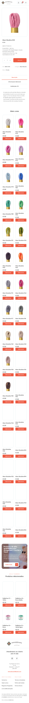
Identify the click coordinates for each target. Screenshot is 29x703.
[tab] (14, 77)
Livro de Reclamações (7, 688)
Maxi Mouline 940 (19, 396)
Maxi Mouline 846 (20, 530)
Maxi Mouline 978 (8, 187)
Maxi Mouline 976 (19, 159)
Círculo (7, 70)
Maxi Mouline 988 (8, 214)
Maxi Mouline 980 (19, 187)
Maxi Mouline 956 (7, 530)
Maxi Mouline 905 (7, 266)
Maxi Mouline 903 (20, 503)
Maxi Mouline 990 (19, 214)
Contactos (4, 680)
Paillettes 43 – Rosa (7, 626)
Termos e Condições (20, 680)
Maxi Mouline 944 (19, 423)
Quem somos (5, 683)
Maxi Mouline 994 (7, 132)
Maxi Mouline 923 (8, 344)
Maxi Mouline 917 (8, 318)
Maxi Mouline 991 (8, 240)
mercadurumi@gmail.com (14, 671)
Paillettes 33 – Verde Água (19, 626)
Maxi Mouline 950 (7, 450)
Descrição (14, 77)
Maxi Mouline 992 (20, 240)
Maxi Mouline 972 (8, 160)
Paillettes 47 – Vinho (7, 599)
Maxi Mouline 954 (7, 502)
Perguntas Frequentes (7, 685)
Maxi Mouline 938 (8, 396)
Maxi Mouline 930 (8, 369)
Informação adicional (14, 82)
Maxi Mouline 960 (19, 266)
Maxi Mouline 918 (20, 318)
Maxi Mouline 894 (20, 476)
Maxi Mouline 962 (20, 293)
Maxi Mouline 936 (20, 369)
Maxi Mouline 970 (19, 132)
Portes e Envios (18, 685)
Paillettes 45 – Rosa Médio (19, 599)
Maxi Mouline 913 (8, 293)
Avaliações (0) (14, 86)
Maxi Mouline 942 (8, 423)
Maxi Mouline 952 (8, 476)
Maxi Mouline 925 (20, 344)
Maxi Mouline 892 (20, 450)
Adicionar (20, 60)
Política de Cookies (19, 683)
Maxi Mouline (23, 66)
